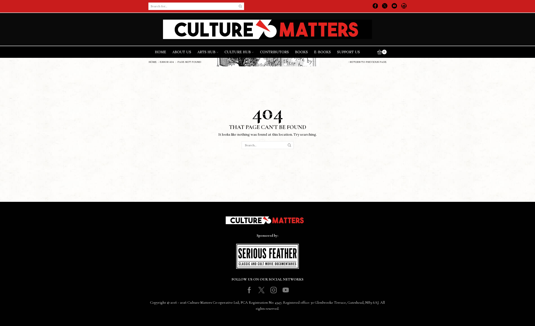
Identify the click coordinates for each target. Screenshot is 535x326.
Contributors (274, 52)
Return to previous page (368, 62)
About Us (181, 52)
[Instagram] (404, 6)
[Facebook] (375, 6)
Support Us (348, 52)
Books (301, 52)
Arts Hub (206, 52)
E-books (322, 52)
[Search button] (240, 6)
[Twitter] (384, 6)
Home (160, 52)
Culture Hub (237, 52)
